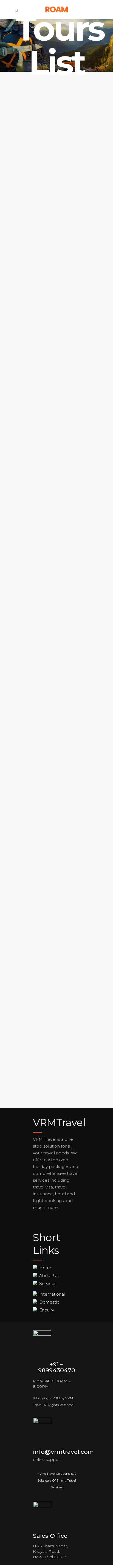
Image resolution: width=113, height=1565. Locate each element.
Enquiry (46, 1310)
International (52, 1294)
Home (45, 1267)
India (30, 939)
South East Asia (43, 310)
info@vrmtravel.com (63, 1451)
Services (47, 1283)
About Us (48, 1275)
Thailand (35, 457)
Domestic (49, 1302)
